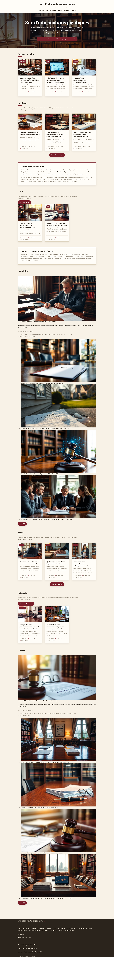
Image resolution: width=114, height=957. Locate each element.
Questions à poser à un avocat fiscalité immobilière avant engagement (29, 80)
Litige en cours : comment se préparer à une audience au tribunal (82, 134)
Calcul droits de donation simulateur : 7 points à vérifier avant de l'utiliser (55, 80)
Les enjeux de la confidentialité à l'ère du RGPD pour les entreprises (42, 898)
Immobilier (53, 10)
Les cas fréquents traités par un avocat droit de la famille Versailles (42, 762)
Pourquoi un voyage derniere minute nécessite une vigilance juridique (55, 134)
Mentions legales (34, 952)
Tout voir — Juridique (57, 155)
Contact (26, 952)
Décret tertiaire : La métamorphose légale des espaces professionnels (55, 627)
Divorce (73, 10)
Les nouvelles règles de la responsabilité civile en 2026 (38, 853)
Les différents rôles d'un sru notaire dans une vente (37, 322)
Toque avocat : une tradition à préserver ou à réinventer (29, 563)
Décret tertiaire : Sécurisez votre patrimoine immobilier (38, 383)
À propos (20, 952)
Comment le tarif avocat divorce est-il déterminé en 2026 (80, 80)
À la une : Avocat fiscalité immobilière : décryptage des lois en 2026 (57, 39)
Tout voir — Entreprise (26, 603)
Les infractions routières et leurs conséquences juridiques (30, 133)
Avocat (60, 10)
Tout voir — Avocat (57, 584)
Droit (47, 10)
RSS (41, 952)
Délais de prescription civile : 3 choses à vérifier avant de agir (56, 224)
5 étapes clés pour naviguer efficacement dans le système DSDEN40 (42, 519)
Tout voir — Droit (24, 202)
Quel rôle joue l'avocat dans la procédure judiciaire (55, 563)
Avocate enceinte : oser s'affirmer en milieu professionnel (80, 564)
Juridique (41, 10)
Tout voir (22, 523)
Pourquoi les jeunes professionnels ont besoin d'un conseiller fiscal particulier (30, 627)
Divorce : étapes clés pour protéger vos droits (35, 807)
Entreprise (66, 10)
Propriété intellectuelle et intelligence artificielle (36, 474)
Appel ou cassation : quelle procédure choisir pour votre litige (28, 225)
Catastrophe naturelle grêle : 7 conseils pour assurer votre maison (42, 428)
